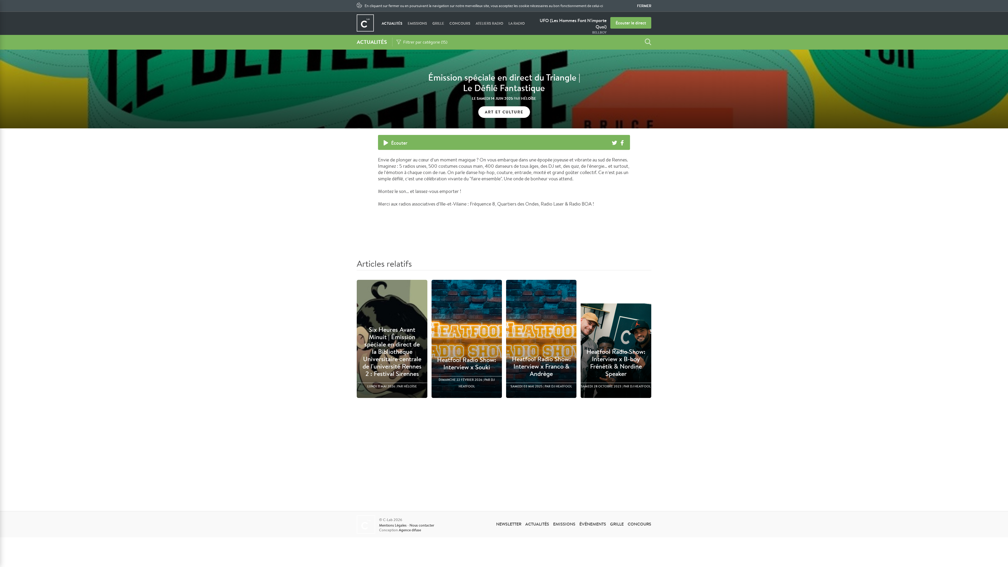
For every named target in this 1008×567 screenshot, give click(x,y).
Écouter (399, 143)
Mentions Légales (393, 525)
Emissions (417, 23)
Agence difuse (410, 530)
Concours (459, 23)
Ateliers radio (489, 23)
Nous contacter (422, 525)
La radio (516, 23)
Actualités (392, 23)
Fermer (644, 5)
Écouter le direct (631, 23)
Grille (438, 23)
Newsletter (508, 524)
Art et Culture (504, 112)
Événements (592, 524)
